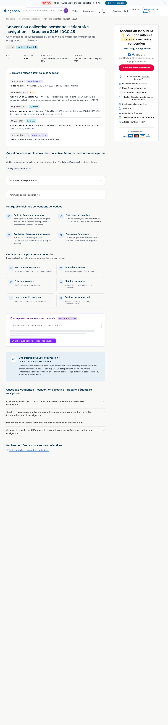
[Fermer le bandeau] (165, 3)
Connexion (134, 9)
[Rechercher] (66, 10)
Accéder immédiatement (136, 67)
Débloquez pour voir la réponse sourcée (34, 341)
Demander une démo (150, 11)
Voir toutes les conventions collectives (29, 450)
